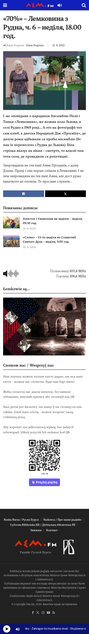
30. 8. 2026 (29, 228)
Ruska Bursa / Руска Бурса (21, 519)
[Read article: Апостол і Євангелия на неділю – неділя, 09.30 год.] (11, 222)
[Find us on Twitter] (37, 612)
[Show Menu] (5, 5)
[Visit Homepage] (39, 5)
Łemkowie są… (16, 289)
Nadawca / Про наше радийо (62, 519)
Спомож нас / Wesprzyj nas (28, 365)
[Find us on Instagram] (43, 612)
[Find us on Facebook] (33, 612)
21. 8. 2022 (58, 45)
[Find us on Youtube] (48, 612)
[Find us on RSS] (53, 612)
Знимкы (36, 530)
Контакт (52, 530)
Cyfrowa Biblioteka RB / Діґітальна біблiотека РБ (42, 524)
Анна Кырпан (35, 45)
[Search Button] (84, 5)
